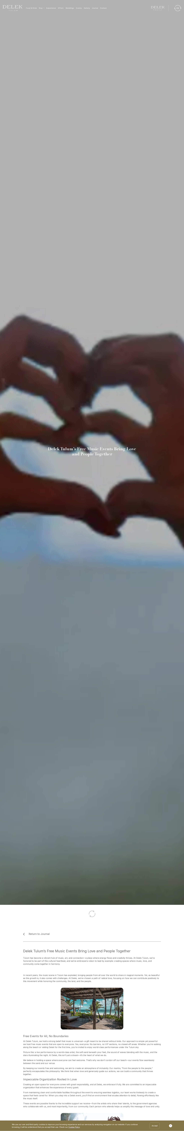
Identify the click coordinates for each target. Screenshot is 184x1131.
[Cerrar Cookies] (170, 1125)
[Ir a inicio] (13, 8)
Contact (103, 8)
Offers (61, 8)
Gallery (87, 8)
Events (79, 8)
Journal (95, 8)
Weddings (70, 8)
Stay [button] (41, 8)
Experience (51, 8)
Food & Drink (31, 8)
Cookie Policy (74, 1127)
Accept (155, 1126)
